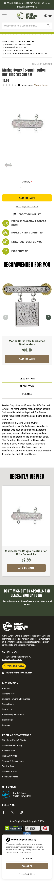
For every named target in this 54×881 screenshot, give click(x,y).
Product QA (27, 386)
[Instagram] (21, 812)
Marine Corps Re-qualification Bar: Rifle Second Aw (26, 552)
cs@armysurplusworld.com (18, 673)
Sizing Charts (8, 704)
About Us (6, 688)
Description (27, 378)
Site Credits (7, 720)
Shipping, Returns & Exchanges (16, 699)
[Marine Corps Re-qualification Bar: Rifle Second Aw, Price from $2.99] (26, 516)
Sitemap (6, 725)
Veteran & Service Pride (13, 761)
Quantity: (26, 181)
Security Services (10, 777)
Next (48, 317)
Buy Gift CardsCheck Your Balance (22, 794)
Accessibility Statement (13, 714)
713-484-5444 (15, 666)
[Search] (48, 25)
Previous (5, 317)
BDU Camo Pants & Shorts (14, 740)
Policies (27, 394)
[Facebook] (3, 812)
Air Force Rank (8, 750)
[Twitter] (12, 812)
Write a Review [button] (41, 85)
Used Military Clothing (12, 745)
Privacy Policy (8, 694)
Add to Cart (27, 358)
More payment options (27, 206)
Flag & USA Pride (9, 756)
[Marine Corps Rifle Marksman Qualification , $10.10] (27, 305)
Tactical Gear (8, 766)
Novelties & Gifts (9, 771)
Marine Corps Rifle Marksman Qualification (27, 342)
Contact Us (7, 709)
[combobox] (27, 25)
